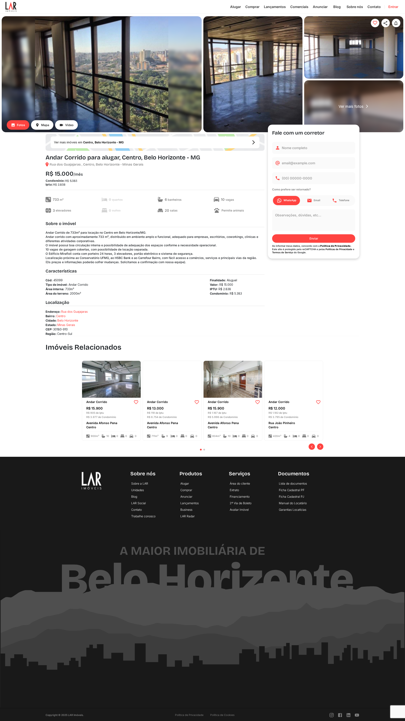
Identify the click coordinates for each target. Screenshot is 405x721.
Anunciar (320, 7)
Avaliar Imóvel (239, 509)
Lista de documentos (293, 483)
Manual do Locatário (293, 503)
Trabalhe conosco (143, 516)
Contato (374, 7)
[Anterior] (312, 446)
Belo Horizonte (67, 320)
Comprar (252, 7)
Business (186, 509)
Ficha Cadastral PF (291, 490)
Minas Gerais (66, 325)
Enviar (313, 238)
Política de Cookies (222, 715)
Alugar (235, 7)
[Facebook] (340, 715)
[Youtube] (356, 715)
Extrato (234, 490)
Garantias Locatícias (292, 509)
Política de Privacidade (189, 715)
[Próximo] (320, 446)
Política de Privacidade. (335, 245)
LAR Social (138, 503)
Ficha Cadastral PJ (291, 496)
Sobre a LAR (139, 483)
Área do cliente (240, 483)
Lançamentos (275, 7)
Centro (61, 316)
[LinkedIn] (348, 715)
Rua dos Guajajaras (74, 311)
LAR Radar (187, 516)
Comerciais (299, 7)
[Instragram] (331, 715)
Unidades (137, 490)
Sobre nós (355, 7)
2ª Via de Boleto (240, 503)
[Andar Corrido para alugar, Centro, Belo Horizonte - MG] (111, 379)
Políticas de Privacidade (338, 249)
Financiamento (240, 496)
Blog (337, 7)
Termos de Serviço (282, 252)
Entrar (393, 7)
